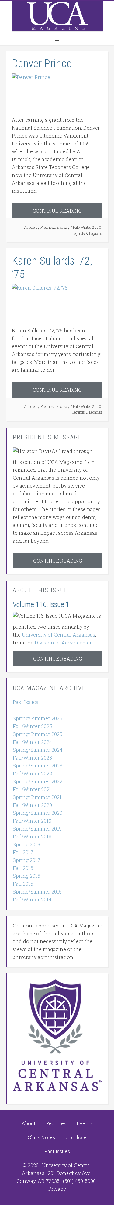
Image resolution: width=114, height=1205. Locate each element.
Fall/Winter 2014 (32, 899)
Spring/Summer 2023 (37, 765)
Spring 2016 (26, 876)
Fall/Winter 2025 (32, 726)
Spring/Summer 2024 (37, 750)
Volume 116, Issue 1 (41, 604)
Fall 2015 (23, 883)
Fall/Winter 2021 (32, 789)
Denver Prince (42, 63)
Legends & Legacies (87, 233)
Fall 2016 (23, 868)
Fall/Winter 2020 (87, 227)
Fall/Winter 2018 (32, 836)
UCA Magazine (57, 16)
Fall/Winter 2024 (32, 742)
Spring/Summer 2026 (37, 718)
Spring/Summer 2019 (37, 828)
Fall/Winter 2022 (32, 773)
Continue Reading (57, 211)
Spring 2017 (26, 860)
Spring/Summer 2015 (37, 891)
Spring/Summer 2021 (37, 797)
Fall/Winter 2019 (32, 820)
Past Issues (25, 702)
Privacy (57, 1189)
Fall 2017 (23, 852)
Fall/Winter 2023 (32, 757)
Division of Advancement (65, 642)
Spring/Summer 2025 (37, 734)
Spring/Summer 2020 (37, 813)
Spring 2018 (26, 844)
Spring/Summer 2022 (37, 781)
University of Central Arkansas (58, 634)
